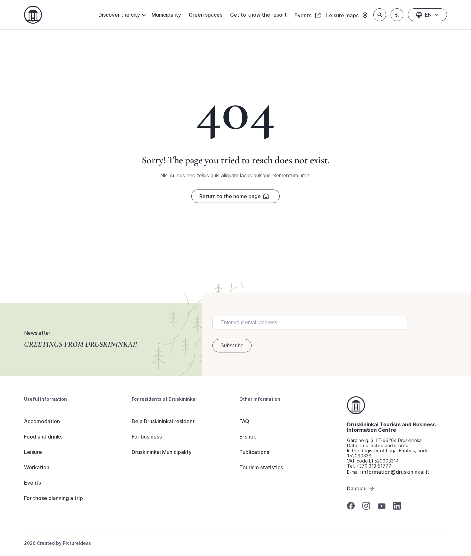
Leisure (33, 452)
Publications (254, 452)
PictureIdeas (77, 543)
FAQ (244, 421)
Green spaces (205, 15)
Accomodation (42, 421)
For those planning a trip (53, 498)
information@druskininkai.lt (395, 472)
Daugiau (357, 488)
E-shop (248, 436)
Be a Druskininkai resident (163, 421)
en (428, 15)
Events (303, 15)
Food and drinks (43, 436)
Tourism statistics (261, 467)
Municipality (166, 15)
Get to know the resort (258, 15)
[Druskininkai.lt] (33, 14)
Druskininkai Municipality (162, 452)
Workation (36, 467)
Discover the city (119, 15)
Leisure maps (343, 15)
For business (147, 436)
